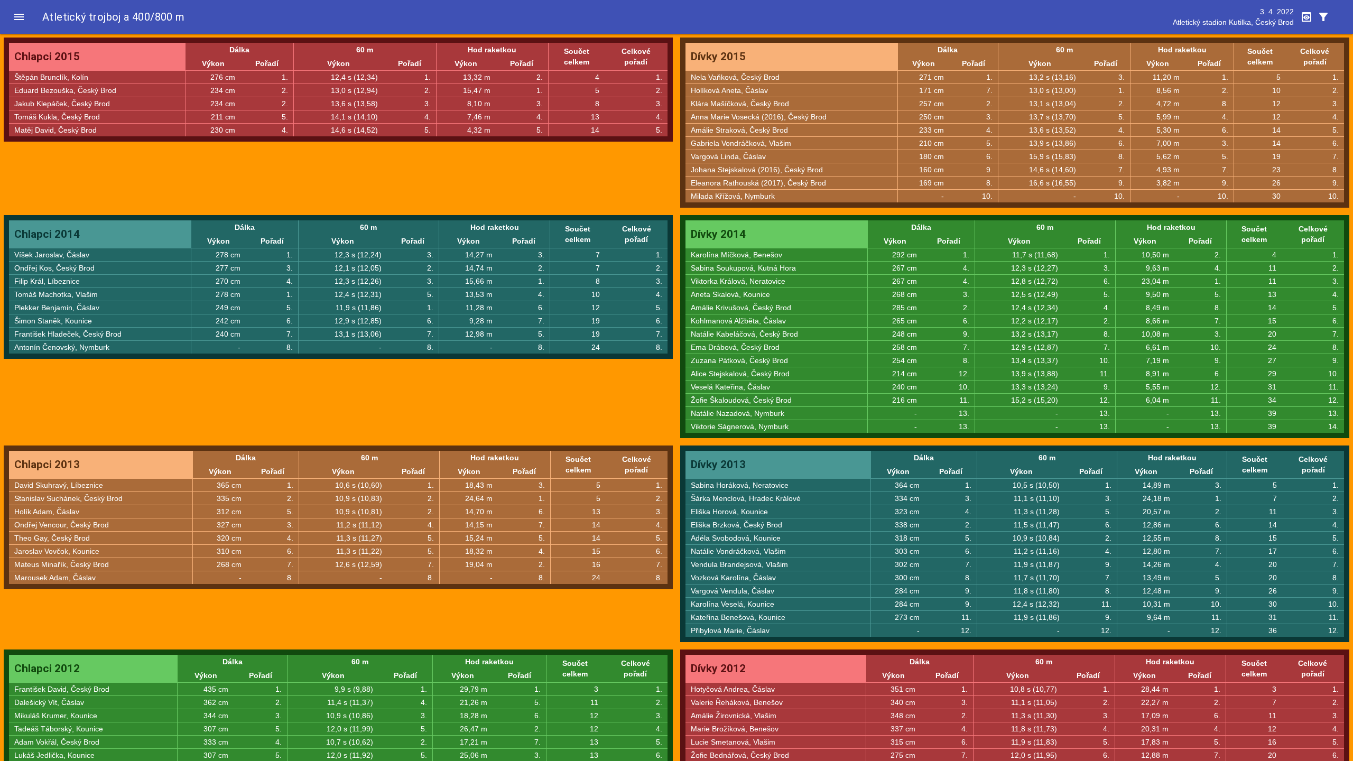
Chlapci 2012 (47, 668)
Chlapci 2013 (47, 464)
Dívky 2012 (718, 668)
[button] (19, 17)
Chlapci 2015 (47, 56)
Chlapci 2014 (47, 234)
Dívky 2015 (718, 56)
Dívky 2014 (718, 234)
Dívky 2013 (718, 464)
